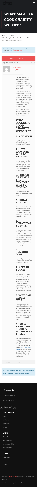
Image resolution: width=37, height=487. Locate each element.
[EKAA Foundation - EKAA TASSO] (7, 3)
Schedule (5, 461)
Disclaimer (5, 483)
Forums (12, 35)
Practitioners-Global (8, 444)
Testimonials (6, 457)
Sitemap (23, 483)
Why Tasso (6, 420)
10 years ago (6, 50)
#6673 (33, 62)
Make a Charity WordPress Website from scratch (15, 38)
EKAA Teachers (7, 440)
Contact (5, 427)
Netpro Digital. (13, 476)
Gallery (5, 464)
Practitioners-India (8, 447)
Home (3, 35)
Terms (17, 483)
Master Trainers (7, 437)
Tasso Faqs (6, 423)
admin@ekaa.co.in (8, 400)
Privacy (12, 483)
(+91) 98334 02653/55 (9, 395)
